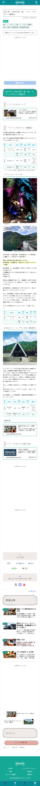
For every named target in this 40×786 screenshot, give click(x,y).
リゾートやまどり (10, 24)
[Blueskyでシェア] (24, 579)
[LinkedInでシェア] (24, 589)
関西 (6, 21)
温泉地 (29, 771)
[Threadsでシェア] (15, 584)
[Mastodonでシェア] (15, 579)
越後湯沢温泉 (25, 27)
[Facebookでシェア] (6, 584)
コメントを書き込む (21, 742)
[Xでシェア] (6, 579)
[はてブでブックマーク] (33, 584)
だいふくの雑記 (10, 774)
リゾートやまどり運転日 (25, 24)
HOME (10, 768)
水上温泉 (7, 27)
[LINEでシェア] (6, 589)
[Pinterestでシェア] (15, 589)
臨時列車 (15, 27)
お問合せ (30, 774)
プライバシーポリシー (29, 768)
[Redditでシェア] (24, 584)
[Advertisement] (20, 58)
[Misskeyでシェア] (33, 579)
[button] (25, 568)
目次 (19, 83)
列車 (10, 771)
